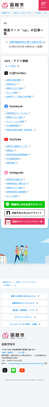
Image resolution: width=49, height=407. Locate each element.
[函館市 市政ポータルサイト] (13, 5)
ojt (46, 13)
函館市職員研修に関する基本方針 (26, 41)
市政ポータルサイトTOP (22, 13)
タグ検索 (37, 13)
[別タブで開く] (5, 370)
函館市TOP (6, 13)
